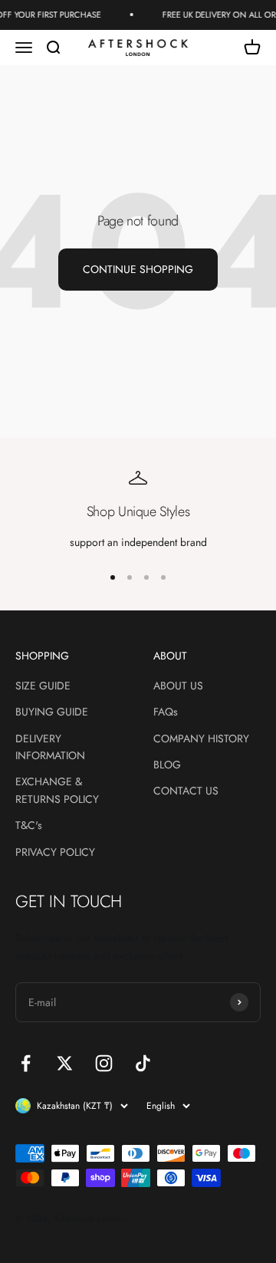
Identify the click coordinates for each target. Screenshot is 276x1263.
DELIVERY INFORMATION (50, 747)
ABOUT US (178, 685)
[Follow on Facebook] (25, 1063)
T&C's (28, 825)
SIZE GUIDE (43, 685)
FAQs (165, 711)
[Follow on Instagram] (104, 1063)
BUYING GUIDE (51, 711)
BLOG (167, 764)
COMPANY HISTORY (201, 738)
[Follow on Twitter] (64, 1063)
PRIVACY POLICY (55, 852)
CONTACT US (186, 790)
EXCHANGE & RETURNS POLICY (57, 790)
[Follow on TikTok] (143, 1063)
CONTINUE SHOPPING (138, 269)
